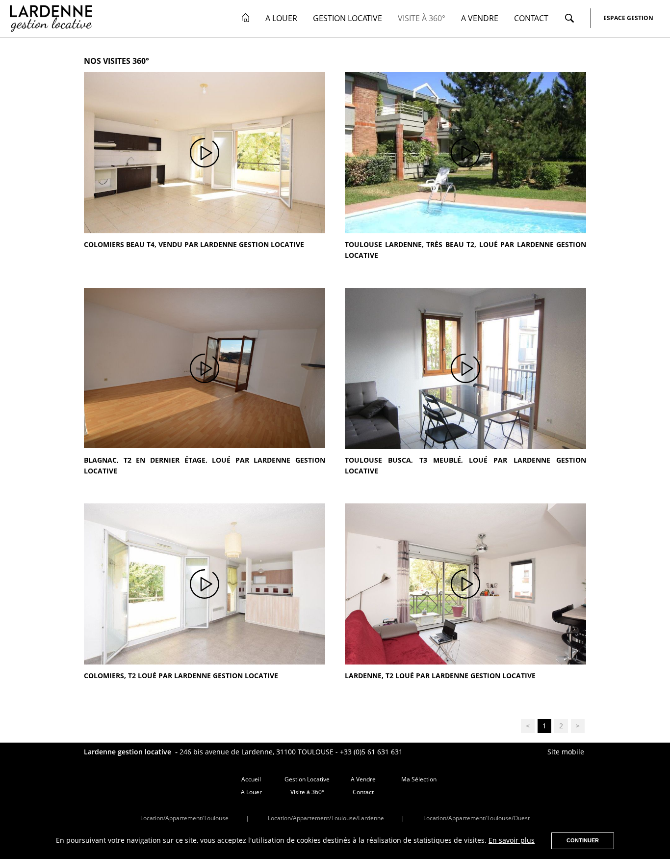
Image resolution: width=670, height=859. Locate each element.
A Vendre (479, 18)
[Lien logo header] (51, 17)
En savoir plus (512, 840)
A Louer (281, 18)
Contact (531, 18)
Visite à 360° (421, 18)
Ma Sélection (419, 779)
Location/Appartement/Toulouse (184, 818)
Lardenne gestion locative (128, 752)
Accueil (251, 779)
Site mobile (566, 752)
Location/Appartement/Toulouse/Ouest (476, 818)
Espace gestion (628, 18)
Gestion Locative (347, 18)
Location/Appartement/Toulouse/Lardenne (326, 818)
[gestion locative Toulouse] (245, 17)
